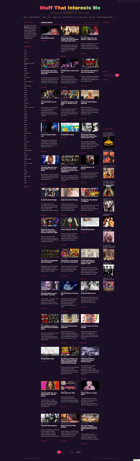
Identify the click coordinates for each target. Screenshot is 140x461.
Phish (25, 137)
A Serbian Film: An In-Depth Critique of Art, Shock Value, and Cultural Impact (109, 183)
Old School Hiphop (81, 17)
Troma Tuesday (28, 163)
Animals (26, 58)
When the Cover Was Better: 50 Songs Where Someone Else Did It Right (49, 231)
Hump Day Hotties (29, 107)
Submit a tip (134, 1)
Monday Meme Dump (47, 38)
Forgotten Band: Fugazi (107, 199)
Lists (25, 111)
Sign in (120, 1)
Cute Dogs (27, 77)
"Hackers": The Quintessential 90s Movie (108, 279)
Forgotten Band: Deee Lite (109, 166)
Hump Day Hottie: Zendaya (69, 199)
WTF (25, 180)
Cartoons (26, 73)
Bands (25, 68)
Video (25, 172)
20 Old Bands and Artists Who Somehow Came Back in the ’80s (49, 72)
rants (25, 146)
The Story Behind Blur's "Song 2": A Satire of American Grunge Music (108, 134)
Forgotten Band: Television (107, 263)
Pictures (26, 141)
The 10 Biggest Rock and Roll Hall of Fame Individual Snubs (49, 327)
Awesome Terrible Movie (29, 64)
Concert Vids (46, 17)
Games (25, 94)
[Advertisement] (30, 211)
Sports (26, 154)
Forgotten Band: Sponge (49, 199)
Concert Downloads (34, 17)
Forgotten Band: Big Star (49, 425)
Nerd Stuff (27, 133)
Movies (26, 124)
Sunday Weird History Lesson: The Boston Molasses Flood (88, 360)
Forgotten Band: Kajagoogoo (107, 215)
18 (72, 452)
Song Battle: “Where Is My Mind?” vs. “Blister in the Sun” (69, 103)
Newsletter (126, 1)
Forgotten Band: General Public (107, 230)
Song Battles (28, 150)
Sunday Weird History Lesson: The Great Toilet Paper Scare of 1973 (89, 136)
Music (25, 129)
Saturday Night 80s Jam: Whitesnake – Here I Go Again (49, 169)
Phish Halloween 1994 (68, 393)
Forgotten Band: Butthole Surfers (108, 151)
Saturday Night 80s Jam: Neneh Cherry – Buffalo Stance (49, 394)
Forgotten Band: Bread (88, 293)
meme (25, 116)
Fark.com (26, 27)
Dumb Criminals (28, 81)
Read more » (44, 40)
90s (25, 54)
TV (25, 167)
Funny (25, 90)
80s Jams (92, 17)
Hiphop (26, 98)
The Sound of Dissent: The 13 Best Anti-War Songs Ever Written (109, 246)
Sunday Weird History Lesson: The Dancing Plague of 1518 (88, 262)
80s (25, 50)
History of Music (68, 17)
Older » (78, 452)
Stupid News (27, 159)
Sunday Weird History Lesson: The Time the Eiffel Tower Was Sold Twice (70, 39)
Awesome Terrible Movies (105, 17)
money (25, 120)
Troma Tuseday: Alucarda (69, 229)
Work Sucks (27, 176)
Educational (27, 85)
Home (25, 17)
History (26, 103)
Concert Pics (57, 17)
